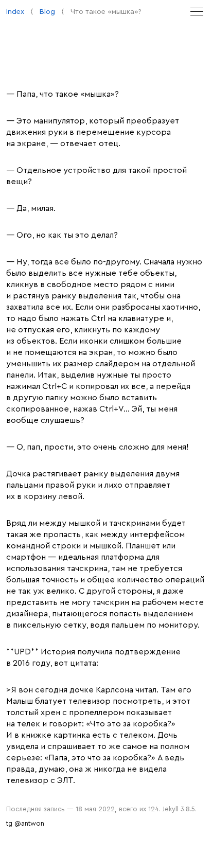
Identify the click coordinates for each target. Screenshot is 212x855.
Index (15, 11)
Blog (47, 11)
